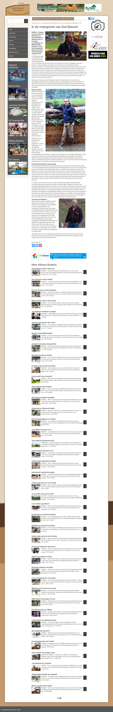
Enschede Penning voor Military (42, 610)
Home (10, 29)
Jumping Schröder (17, 105)
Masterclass (14, 86)
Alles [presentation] (34, 18)
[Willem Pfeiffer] (97, 46)
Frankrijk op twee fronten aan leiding (43, 366)
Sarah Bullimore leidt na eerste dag (43, 269)
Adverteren (12, 33)
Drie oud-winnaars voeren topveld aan (44, 290)
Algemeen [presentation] (40, 18)
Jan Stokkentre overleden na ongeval (44, 311)
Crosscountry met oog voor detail (43, 494)
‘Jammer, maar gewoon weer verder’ (43, 322)
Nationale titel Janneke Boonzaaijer (43, 472)
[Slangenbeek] (97, 55)
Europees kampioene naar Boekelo (43, 641)
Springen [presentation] (46, 18)
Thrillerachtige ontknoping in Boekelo (44, 461)
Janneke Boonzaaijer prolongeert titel (44, 344)
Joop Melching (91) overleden (41, 663)
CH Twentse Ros (16, 120)
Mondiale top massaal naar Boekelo (43, 525)
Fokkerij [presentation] (71, 18)
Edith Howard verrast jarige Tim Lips (43, 599)
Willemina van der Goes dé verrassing (44, 588)
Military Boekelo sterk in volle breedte (44, 301)
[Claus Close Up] (97, 26)
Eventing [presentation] (59, 18)
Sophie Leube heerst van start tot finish (44, 536)
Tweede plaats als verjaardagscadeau (44, 620)
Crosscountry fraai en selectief (42, 376)
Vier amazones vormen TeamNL (42, 279)
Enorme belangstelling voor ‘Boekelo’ (44, 419)
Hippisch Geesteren (13, 66)
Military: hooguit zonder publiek (42, 686)
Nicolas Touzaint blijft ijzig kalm (42, 333)
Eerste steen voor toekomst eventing (44, 514)
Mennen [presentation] (65, 18)
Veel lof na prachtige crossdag (42, 557)
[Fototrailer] (97, 37)
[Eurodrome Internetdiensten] (59, 256)
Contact (11, 56)
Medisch (11, 40)
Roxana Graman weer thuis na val (42, 451)
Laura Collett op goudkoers (41, 504)
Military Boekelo (16, 141)
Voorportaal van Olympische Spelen (43, 408)
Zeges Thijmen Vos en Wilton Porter (43, 653)
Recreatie (11, 44)
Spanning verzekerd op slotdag (42, 355)
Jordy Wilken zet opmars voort (41, 430)
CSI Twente (14, 159)
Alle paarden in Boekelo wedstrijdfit (43, 397)
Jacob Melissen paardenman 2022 (43, 440)
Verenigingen (12, 48)
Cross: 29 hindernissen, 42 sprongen (44, 578)
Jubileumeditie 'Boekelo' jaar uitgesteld (44, 674)
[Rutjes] (69, 8)
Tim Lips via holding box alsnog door (44, 546)
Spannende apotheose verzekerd (42, 567)
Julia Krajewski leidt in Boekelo (42, 387)
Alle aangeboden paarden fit (41, 631)
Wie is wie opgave (13, 52)
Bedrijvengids (13, 37)
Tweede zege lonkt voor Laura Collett (44, 483)
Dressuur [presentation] (53, 18)
